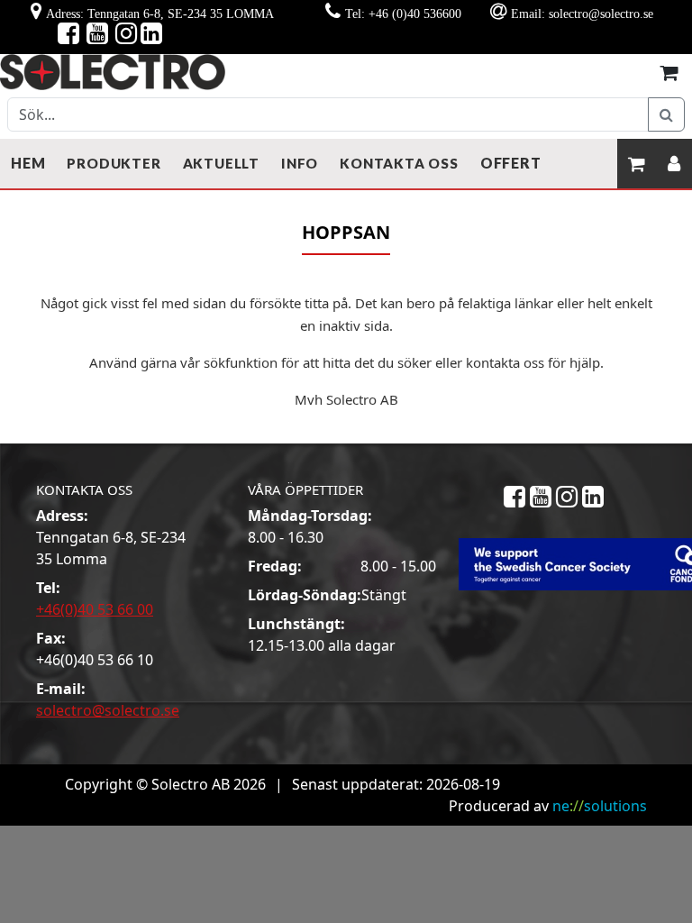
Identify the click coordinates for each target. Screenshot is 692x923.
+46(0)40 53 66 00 (94, 609)
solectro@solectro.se (107, 710)
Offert (511, 162)
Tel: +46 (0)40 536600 (403, 13)
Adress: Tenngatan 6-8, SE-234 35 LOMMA (160, 13)
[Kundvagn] (669, 71)
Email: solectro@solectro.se (582, 13)
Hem (28, 162)
